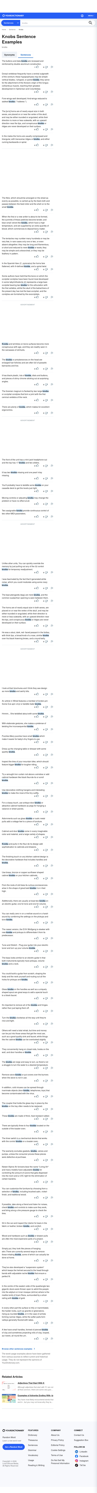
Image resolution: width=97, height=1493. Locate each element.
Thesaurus (33, 1440)
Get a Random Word (13, 1447)
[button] (82, 15)
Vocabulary (33, 1455)
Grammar (32, 1450)
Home (4, 29)
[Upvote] (37, 67)
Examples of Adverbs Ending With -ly (35, 1395)
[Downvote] (46, 67)
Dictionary (32, 1435)
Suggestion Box (81, 1440)
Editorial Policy (58, 1445)
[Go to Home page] (13, 15)
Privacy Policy (57, 1440)
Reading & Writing (36, 1465)
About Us (55, 1435)
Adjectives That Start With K (31, 1383)
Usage (31, 1460)
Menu (90, 15)
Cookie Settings (58, 1450)
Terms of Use (57, 1455)
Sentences (8, 22)
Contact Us (79, 1435)
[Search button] (91, 23)
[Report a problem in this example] (51, 67)
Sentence (12, 29)
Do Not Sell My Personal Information (60, 1462)
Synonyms (9, 54)
